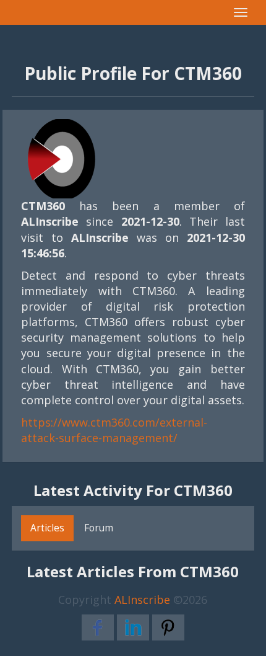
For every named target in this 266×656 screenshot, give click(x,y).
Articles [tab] (47, 527)
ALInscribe (142, 599)
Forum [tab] (98, 527)
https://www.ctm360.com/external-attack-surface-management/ (114, 430)
